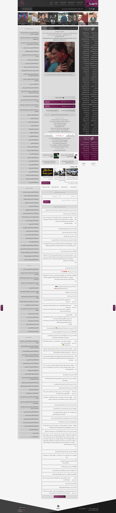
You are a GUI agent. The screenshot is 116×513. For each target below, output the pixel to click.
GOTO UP (58, 509)
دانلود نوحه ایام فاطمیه (33, 129)
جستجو (22, 5)
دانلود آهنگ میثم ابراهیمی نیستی (31, 426)
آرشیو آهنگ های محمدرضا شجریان (68, 110)
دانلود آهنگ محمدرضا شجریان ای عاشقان (30, 382)
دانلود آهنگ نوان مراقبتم (33, 370)
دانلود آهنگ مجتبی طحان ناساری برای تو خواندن (30, 55)
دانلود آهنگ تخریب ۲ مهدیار (32, 115)
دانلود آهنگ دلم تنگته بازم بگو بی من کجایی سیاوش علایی (29, 402)
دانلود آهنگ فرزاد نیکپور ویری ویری (31, 419)
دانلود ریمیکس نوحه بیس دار (32, 317)
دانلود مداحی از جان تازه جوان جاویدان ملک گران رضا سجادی (29, 278)
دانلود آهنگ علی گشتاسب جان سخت (31, 67)
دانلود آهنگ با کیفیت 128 (67, 106)
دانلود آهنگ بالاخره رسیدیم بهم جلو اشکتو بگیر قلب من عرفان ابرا (29, 347)
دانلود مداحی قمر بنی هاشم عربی (31, 305)
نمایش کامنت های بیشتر (60, 496)
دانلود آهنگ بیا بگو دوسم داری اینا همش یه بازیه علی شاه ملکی (29, 407)
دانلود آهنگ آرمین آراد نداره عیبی (31, 63)
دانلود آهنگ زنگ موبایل (33, 140)
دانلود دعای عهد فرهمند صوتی (32, 324)
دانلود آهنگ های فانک (33, 242)
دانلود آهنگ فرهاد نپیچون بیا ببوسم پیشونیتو (30, 79)
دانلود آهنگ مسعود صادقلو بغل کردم (30, 351)
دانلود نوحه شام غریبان (33, 288)
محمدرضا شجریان (65, 74)
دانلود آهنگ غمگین (34, 118)
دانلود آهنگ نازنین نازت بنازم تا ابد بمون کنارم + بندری (29, 105)
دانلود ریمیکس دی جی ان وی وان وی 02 (30, 217)
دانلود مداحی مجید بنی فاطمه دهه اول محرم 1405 (29, 292)
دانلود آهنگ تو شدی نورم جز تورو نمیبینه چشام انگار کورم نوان (30, 378)
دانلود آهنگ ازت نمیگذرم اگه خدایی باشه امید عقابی (29, 341)
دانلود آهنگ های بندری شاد (32, 150)
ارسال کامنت (46, 202)
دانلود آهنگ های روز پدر (33, 182)
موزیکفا (91, 3)
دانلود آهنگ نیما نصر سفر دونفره (31, 203)
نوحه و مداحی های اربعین (33, 321)
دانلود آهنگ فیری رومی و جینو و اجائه (30, 422)
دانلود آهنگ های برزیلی (33, 172)
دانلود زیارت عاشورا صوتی (33, 328)
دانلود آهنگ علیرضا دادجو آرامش (31, 51)
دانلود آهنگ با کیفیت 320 (67, 102)
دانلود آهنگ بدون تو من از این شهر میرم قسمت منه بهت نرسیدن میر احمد (30, 355)
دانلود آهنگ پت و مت (34, 84)
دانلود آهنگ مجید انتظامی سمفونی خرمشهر (29, 386)
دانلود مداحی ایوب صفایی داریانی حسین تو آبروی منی (29, 273)
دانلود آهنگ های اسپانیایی (32, 157)
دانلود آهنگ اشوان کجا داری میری (31, 367)
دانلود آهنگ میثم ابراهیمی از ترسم (31, 196)
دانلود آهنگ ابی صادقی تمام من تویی (30, 213)
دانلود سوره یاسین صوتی (33, 331)
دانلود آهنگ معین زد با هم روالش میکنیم (29, 252)
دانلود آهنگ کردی (34, 125)
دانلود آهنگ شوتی (34, 143)
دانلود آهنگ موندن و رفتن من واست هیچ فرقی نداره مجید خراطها (30, 92)
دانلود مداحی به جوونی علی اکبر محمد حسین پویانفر (29, 309)
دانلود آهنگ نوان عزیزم (33, 224)
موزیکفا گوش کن (45, 183)
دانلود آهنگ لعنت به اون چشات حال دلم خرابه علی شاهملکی (29, 38)
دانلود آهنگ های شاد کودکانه (32, 175)
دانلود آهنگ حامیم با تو (33, 206)
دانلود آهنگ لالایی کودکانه (32, 147)
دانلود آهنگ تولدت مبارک (33, 122)
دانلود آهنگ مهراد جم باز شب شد (31, 235)
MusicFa (90, 9)
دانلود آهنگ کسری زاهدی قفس (32, 238)
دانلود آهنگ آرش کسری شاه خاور (31, 415)
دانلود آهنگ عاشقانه (34, 132)
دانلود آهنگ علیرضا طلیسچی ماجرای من (30, 227)
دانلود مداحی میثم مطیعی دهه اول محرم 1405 (29, 301)
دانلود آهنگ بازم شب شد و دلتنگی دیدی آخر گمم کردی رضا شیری (29, 33)
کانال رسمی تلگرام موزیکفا (51, 110)
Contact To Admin (22, 507)
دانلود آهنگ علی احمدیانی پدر (32, 360)
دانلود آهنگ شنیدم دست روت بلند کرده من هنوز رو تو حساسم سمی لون (29, 43)
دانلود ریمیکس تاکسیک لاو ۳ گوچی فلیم (30, 70)
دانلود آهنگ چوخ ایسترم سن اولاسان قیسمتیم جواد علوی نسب (31, 74)
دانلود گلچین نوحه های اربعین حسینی (30, 269)
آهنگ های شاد (73, 187)
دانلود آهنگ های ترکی (33, 136)
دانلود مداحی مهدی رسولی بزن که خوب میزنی (29, 249)
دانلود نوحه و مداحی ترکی (33, 313)
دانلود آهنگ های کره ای (33, 161)
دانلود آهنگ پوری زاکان (33, 389)
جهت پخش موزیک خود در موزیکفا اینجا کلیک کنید (27, 8)
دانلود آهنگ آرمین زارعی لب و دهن (31, 259)
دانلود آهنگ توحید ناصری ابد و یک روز (30, 96)
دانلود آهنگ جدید (34, 437)
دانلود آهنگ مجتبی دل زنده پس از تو (31, 48)
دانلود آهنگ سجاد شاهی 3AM (32, 393)
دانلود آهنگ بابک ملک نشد (33, 60)
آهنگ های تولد (64, 187)
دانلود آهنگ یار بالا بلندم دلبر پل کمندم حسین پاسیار (29, 397)
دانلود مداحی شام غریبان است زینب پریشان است (29, 283)
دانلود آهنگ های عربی (33, 154)
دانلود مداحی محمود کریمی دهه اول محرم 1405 (29, 297)
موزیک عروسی (35, 433)
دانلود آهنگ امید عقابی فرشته (32, 231)
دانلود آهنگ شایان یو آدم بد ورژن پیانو (30, 88)
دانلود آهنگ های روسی (33, 164)
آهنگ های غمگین (55, 187)
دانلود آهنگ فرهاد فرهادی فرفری (31, 374)
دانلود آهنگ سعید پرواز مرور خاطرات (31, 199)
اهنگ (61, 33)
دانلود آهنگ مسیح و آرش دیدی (32, 220)
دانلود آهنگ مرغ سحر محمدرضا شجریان (67, 28)
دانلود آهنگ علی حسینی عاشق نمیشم (30, 363)
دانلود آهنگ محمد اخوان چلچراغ (32, 210)
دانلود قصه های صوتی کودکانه (32, 179)
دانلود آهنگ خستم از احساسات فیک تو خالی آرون (29, 100)
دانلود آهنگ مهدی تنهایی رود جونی (31, 412)
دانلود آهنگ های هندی (33, 168)
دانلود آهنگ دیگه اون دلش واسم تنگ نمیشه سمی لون (29, 110)
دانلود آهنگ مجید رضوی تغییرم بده (31, 256)
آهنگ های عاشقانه (46, 187)
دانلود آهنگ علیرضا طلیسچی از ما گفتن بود (29, 245)
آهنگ (44, 28)
